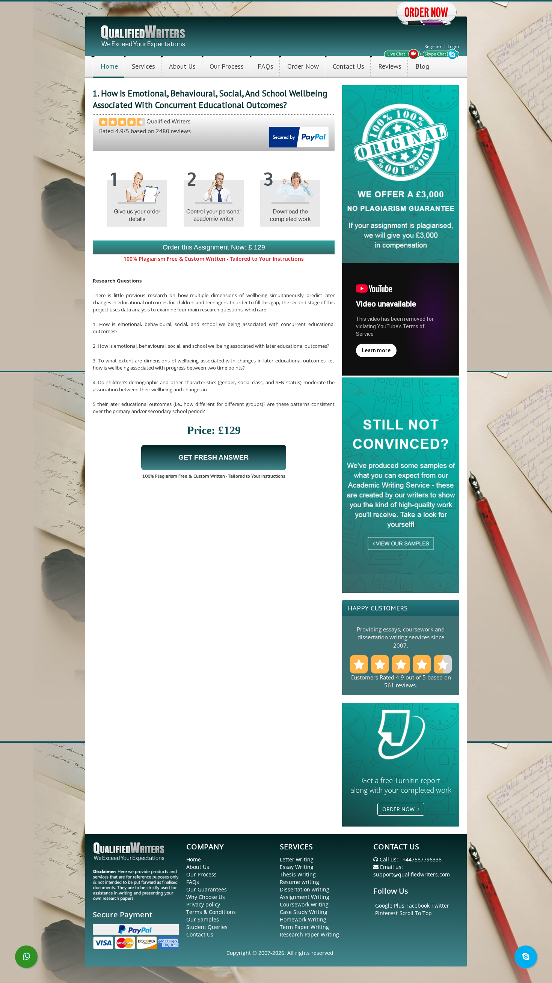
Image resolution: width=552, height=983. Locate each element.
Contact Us (348, 66)
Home (109, 66)
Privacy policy (203, 904)
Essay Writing (297, 866)
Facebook (418, 905)
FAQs (265, 66)
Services (143, 66)
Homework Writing (303, 919)
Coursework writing (304, 904)
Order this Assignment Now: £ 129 (214, 247)
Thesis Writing (298, 874)
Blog (422, 66)
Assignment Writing (304, 896)
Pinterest (386, 913)
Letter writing (297, 859)
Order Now (303, 66)
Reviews (389, 66)
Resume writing (299, 881)
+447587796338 (422, 859)
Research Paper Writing (309, 934)
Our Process (227, 66)
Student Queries (207, 926)
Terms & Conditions (211, 911)
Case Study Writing (303, 911)
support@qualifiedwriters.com (411, 874)
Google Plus (389, 905)
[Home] (143, 35)
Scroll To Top (416, 913)
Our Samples (202, 919)
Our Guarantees (206, 889)
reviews (406, 685)
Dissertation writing (304, 889)
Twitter (440, 905)
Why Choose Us (205, 896)
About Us (182, 66)
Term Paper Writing (304, 926)
